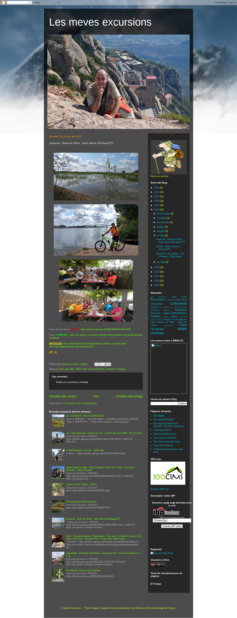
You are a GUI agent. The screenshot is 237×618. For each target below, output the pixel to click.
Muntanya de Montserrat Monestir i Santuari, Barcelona (168, 425)
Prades (167, 319)
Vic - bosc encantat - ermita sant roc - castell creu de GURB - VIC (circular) (104, 433)
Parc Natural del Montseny (166, 441)
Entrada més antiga (129, 396)
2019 (157, 267)
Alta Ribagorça (159, 297)
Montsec (167, 310)
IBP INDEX (159, 416)
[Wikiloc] (157, 345)
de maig (161, 262)
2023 (157, 201)
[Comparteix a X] (102, 364)
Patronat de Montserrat (164, 434)
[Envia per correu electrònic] (96, 364)
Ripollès (183, 319)
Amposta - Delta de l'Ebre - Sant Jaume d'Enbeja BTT (93, 519)
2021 (157, 209)
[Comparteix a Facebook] (106, 364)
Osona (174, 316)
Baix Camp (179, 297)
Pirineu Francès (157, 320)
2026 (157, 187)
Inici (96, 396)
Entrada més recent (62, 396)
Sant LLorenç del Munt (164, 437)
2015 (157, 285)
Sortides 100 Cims (160, 489)
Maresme (183, 307)
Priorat (175, 319)
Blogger (172, 608)
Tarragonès (168, 325)
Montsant (155, 310)
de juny (161, 235)
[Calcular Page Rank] (162, 553)
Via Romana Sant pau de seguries (83, 570)
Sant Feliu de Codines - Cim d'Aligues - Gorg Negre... (170, 255)
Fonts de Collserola (163, 445)
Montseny (181, 309)
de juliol (161, 231)
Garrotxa (155, 307)
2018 (157, 272)
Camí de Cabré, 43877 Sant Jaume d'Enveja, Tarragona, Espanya (92, 369)
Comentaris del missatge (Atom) (81, 403)
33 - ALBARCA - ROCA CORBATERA (85, 416)
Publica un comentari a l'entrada (72, 382)
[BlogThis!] (99, 364)
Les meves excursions (100, 22)
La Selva (175, 307)
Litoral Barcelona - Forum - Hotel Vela (85, 450)
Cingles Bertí (181, 299)
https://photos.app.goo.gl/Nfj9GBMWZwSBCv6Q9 (105, 329)
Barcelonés (158, 299)
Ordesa (166, 317)
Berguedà (170, 300)
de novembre (164, 213)
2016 (157, 280)
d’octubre (162, 218)
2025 (157, 192)
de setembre (163, 222)
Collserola (178, 303)
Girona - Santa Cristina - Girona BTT (168, 248)
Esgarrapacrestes (162, 430)
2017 (157, 276)
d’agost (161, 227)
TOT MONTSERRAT (163, 419)
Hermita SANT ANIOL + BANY (81, 484)
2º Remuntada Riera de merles (81, 501)
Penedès (183, 317)
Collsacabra (156, 303)
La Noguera (165, 307)
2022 (157, 205)
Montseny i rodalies (161, 313)
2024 (157, 196)
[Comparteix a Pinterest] (109, 364)
